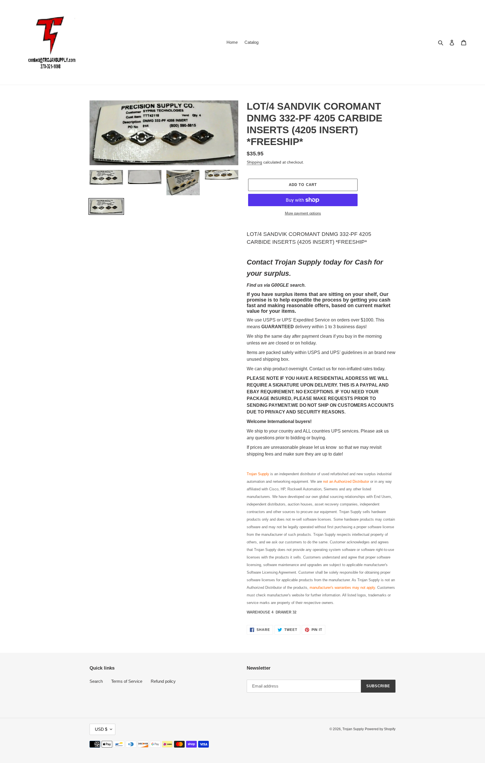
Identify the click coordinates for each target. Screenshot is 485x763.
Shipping (254, 162)
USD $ (101, 729)
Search (96, 681)
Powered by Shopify (380, 729)
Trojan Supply (353, 729)
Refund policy (163, 681)
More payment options (303, 213)
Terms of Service (126, 681)
